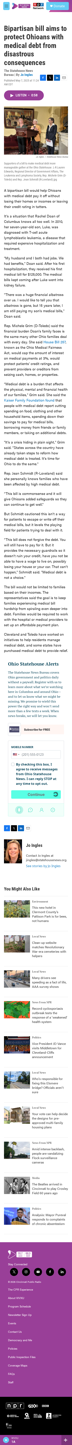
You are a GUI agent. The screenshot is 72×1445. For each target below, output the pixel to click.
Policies (12, 1348)
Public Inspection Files (22, 1357)
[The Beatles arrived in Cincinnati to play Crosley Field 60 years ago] (17, 1185)
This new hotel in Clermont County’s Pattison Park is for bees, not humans (49, 914)
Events (12, 1323)
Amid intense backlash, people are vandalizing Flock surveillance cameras (48, 1156)
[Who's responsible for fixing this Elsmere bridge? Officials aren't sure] (17, 1080)
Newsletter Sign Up (20, 1315)
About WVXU (16, 1298)
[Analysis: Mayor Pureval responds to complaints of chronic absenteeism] (17, 1216)
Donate (59, 6)
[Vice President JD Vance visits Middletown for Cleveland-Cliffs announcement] (17, 1044)
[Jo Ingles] (13, 851)
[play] (6, 1440)
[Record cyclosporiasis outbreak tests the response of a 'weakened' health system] (17, 1009)
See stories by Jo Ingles (43, 866)
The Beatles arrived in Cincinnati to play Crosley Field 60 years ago (50, 1188)
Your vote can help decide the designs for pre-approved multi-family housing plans (50, 1120)
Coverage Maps (17, 1365)
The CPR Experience (20, 1289)
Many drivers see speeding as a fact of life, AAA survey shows (49, 982)
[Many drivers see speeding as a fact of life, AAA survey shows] (17, 979)
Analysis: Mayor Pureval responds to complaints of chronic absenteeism (49, 1219)
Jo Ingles (26, 75)
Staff (10, 1382)
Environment (40, 901)
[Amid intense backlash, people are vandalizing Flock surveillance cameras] (17, 1150)
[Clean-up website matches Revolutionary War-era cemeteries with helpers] (17, 943)
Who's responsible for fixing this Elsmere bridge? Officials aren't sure (48, 1085)
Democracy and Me (20, 1340)
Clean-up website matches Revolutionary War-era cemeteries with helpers (49, 949)
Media (36, 1178)
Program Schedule (19, 1306)
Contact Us (15, 1331)
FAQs (11, 1374)
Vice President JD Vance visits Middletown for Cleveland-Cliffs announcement (49, 1050)
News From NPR (42, 1002)
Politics (36, 1037)
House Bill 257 (54, 341)
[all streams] (66, 1440)
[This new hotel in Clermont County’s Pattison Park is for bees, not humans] (17, 909)
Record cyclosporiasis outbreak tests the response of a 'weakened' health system (49, 1015)
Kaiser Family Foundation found (29, 400)
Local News (39, 936)
